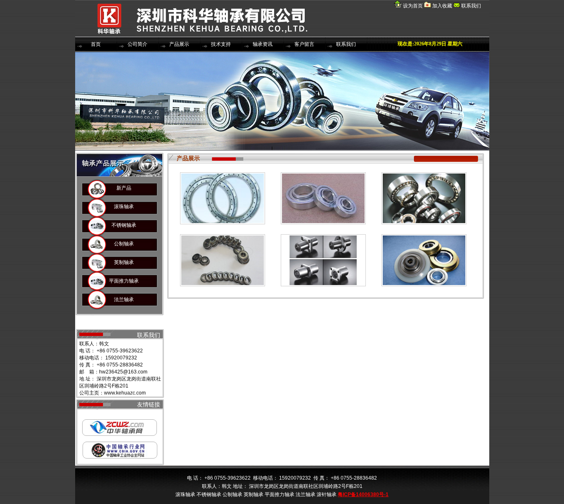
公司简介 (137, 44)
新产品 (123, 188)
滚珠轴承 (124, 206)
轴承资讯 (263, 44)
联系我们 (471, 6)
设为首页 (413, 6)
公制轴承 (124, 244)
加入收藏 (441, 6)
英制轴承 (124, 262)
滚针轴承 (124, 318)
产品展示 (179, 44)
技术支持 (221, 44)
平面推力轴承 (124, 281)
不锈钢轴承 (123, 225)
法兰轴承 (124, 299)
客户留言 (304, 44)
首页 (96, 44)
